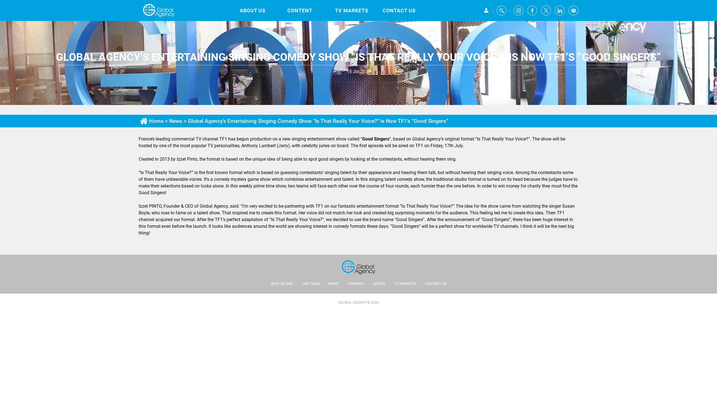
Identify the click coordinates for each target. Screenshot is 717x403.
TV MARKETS (351, 10)
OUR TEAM (310, 284)
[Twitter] (546, 10)
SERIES (379, 284)
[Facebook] (532, 10)
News (175, 121)
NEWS (334, 284)
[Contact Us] (573, 10)
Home (156, 121)
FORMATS (356, 284)
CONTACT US (399, 10)
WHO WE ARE (282, 284)
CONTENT (299, 10)
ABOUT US (253, 10)
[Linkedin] (560, 10)
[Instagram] (518, 10)
